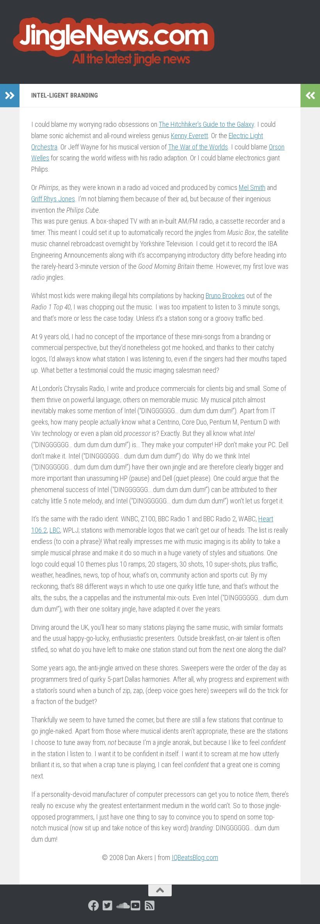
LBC (55, 530)
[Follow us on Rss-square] (149, 905)
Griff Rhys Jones (53, 199)
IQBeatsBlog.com (195, 857)
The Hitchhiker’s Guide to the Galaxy (206, 124)
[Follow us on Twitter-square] (107, 905)
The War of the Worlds (198, 147)
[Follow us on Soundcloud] (121, 905)
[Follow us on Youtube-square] (135, 905)
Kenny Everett (189, 135)
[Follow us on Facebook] (93, 905)
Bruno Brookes (225, 295)
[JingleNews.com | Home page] (114, 42)
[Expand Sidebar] (10, 95)
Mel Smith (252, 187)
